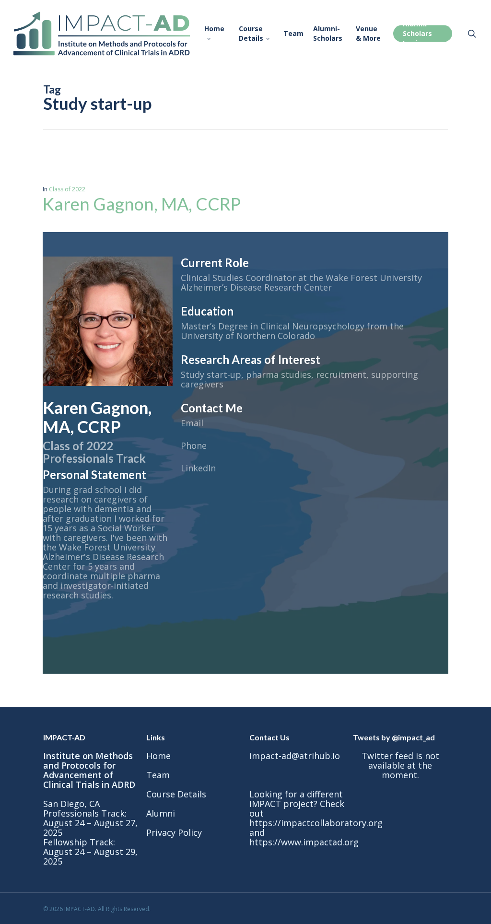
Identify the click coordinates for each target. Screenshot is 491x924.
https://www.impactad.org (304, 842)
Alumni (160, 813)
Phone (194, 445)
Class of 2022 (67, 189)
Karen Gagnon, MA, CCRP (142, 203)
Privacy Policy (174, 832)
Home (158, 755)
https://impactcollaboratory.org (316, 823)
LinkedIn (198, 468)
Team (158, 775)
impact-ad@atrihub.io (294, 755)
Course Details (176, 794)
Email (192, 423)
